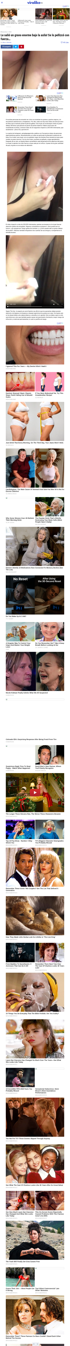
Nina (4, 42)
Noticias (9, 42)
